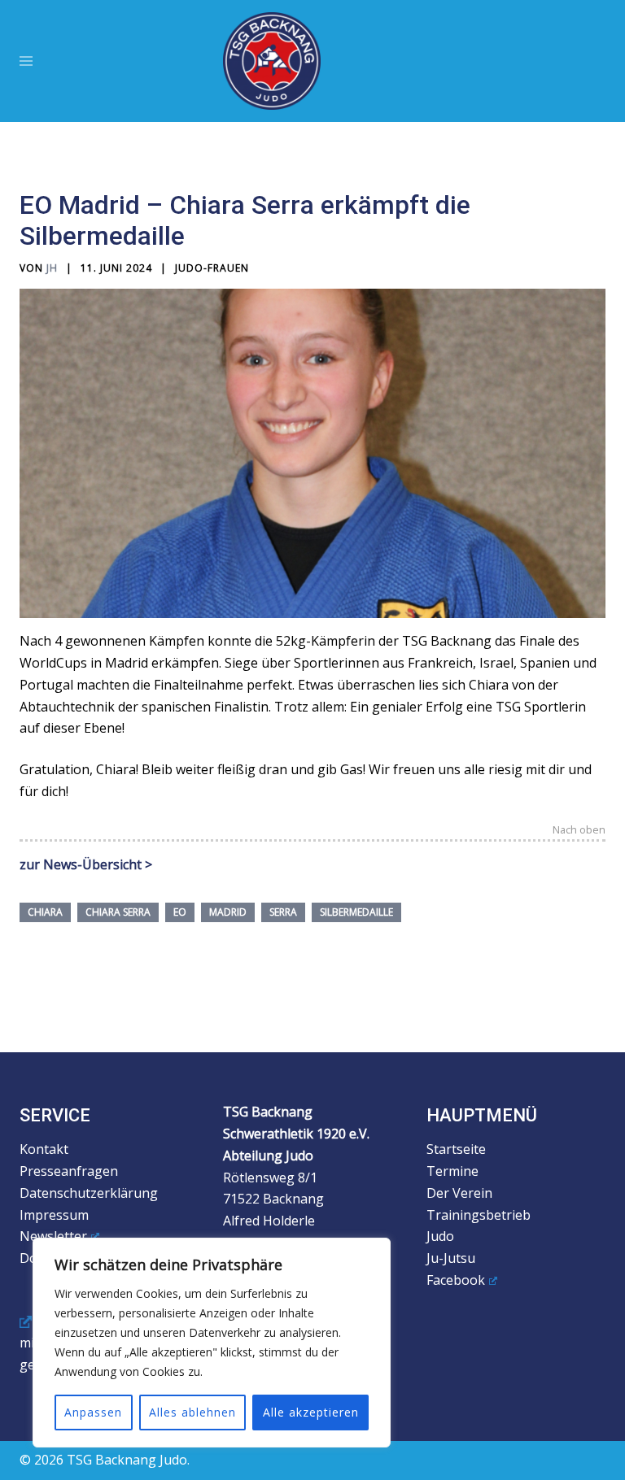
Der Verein (459, 1193)
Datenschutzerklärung (89, 1193)
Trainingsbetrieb (478, 1215)
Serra (283, 912)
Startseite (456, 1149)
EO (179, 912)
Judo (440, 1236)
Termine (452, 1171)
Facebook (455, 1280)
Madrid (228, 912)
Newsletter (53, 1236)
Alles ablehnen (192, 1412)
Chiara (45, 912)
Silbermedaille (356, 912)
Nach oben (579, 831)
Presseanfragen (69, 1171)
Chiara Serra (118, 912)
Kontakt (44, 1149)
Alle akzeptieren (311, 1412)
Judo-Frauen (212, 268)
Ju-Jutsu (450, 1258)
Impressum (54, 1215)
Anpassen (93, 1412)
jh (52, 268)
